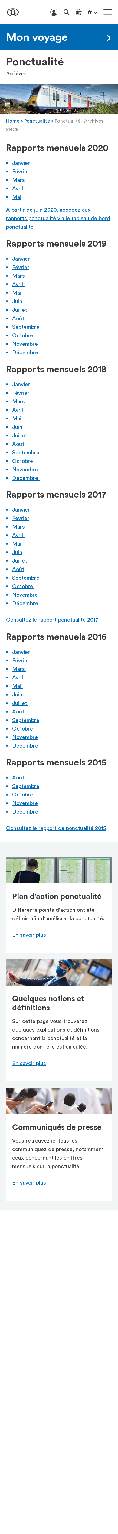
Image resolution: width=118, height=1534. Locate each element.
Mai (16, 197)
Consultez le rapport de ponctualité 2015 (56, 828)
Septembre (25, 327)
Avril (18, 188)
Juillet (20, 310)
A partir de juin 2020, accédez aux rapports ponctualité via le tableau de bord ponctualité (58, 218)
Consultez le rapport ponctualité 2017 (52, 620)
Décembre (26, 352)
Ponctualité (37, 121)
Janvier (21, 163)
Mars (19, 180)
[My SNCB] (53, 12)
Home (12, 121)
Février (20, 171)
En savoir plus (29, 935)
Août (18, 318)
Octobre (23, 335)
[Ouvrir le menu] (107, 12)
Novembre (25, 344)
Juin (17, 301)
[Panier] (79, 12)
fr (90, 12)
